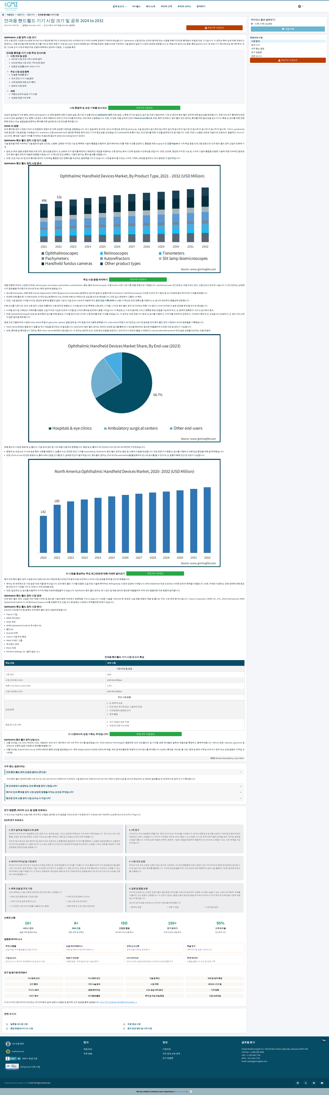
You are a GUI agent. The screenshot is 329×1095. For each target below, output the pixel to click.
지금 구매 (289, 29)
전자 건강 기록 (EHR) (105, 300)
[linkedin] (297, 1082)
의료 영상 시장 (134, 1024)
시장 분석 (255, 41)
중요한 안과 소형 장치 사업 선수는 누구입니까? (28, 798)
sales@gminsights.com (257, 1061)
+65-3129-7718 (253, 1058)
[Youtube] (322, 1082)
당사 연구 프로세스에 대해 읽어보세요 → (118, 1002)
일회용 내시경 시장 (19, 1024)
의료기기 (20, 14)
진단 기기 (31, 14)
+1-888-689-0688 (257, 1052)
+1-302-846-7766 (253, 1055)
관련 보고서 (256, 56)
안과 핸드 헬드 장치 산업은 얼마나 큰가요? (26, 771)
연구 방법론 (256, 52)
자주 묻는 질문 (257, 48)
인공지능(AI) (173, 143)
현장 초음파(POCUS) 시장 (21, 1028)
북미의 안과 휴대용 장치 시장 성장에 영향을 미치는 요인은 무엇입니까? (40, 791)
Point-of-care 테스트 (143, 118)
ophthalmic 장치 (105, 114)
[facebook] (313, 1082)
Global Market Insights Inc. (15, 1083)
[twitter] (305, 1082)
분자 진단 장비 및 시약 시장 (139, 1028)
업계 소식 (255, 45)
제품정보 (10, 14)
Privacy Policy (181, 1091)
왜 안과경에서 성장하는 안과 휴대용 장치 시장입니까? (31, 785)
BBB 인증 (76, 928)
